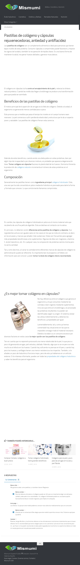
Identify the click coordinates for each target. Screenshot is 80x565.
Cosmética (22, 17)
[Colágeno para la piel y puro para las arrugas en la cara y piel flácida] (64, 449)
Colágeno (8, 27)
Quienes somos (23, 558)
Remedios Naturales (51, 17)
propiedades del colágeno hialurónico (61, 356)
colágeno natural (23, 167)
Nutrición (64, 17)
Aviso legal (7, 558)
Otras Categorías (10, 22)
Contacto (32, 558)
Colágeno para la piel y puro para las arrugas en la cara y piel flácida (62, 460)
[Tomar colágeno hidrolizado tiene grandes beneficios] (40, 449)
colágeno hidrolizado (60, 182)
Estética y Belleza (35, 17)
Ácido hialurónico (10, 17)
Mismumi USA (9, 561)
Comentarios (13, 480)
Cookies (14, 558)
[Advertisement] (40, 72)
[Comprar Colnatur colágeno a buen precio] (16, 449)
